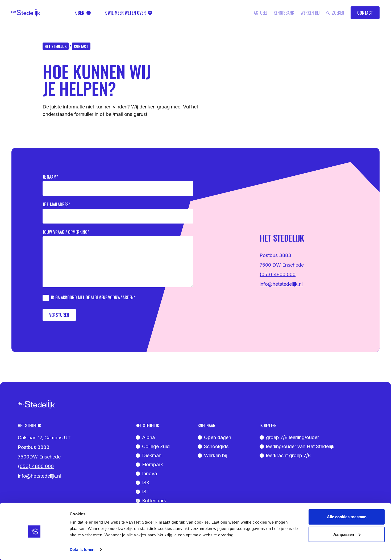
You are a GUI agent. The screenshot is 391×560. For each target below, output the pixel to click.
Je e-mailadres (55, 204)
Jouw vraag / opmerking (65, 232)
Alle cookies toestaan (347, 517)
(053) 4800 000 (278, 274)
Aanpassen (343, 534)
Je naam (49, 177)
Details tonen (82, 549)
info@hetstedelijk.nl (281, 284)
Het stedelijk (55, 46)
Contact (81, 46)
